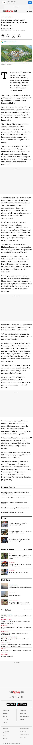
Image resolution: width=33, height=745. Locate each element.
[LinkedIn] (9, 697)
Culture (5, 722)
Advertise (5, 738)
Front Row (23, 713)
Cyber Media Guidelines (6, 732)
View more (27, 549)
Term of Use (22, 737)
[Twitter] (18, 697)
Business (9, 17)
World (5, 716)
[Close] (1, 2)
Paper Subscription (24, 728)
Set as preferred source (10, 41)
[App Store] (11, 704)
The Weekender (24, 716)
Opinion (5, 719)
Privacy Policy (23, 731)
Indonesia (6, 710)
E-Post (22, 719)
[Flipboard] (22, 697)
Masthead (5, 728)
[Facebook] (15, 697)
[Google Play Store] (22, 704)
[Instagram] (13, 697)
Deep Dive (23, 710)
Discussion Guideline (24, 734)
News (3, 17)
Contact (5, 735)
